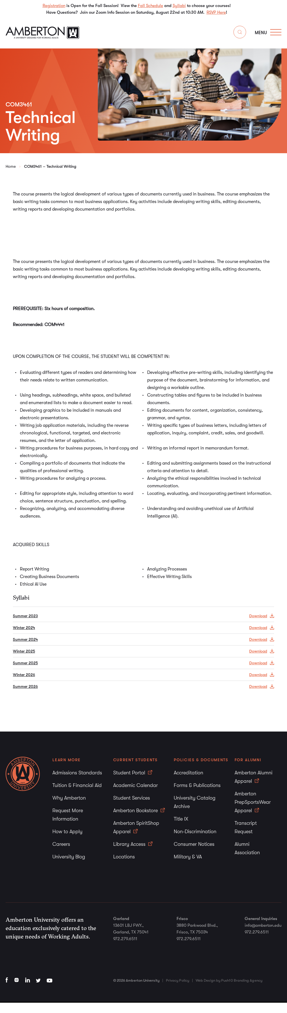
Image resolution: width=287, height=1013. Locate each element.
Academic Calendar (135, 785)
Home (11, 166)
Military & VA (188, 857)
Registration (54, 5)
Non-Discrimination (195, 831)
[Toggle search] (239, 33)
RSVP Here (216, 12)
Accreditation (188, 773)
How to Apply (67, 831)
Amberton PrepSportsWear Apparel (253, 802)
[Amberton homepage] (42, 37)
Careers (61, 844)
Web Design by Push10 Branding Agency (229, 980)
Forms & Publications (197, 785)
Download (258, 616)
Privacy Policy (177, 980)
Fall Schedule (150, 5)
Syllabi (179, 5)
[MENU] (275, 32)
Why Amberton (69, 798)
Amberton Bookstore (136, 810)
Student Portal (130, 773)
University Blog (68, 857)
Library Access (130, 844)
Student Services (131, 798)
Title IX (181, 819)
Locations (124, 857)
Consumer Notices (194, 844)
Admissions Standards (77, 773)
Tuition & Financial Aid (77, 785)
